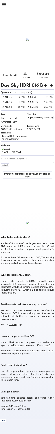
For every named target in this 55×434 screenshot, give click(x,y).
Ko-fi (47, 345)
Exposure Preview (43, 75)
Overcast (6, 121)
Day (3, 117)
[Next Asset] (51, 85)
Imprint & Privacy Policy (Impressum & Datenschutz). (15, 407)
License (12, 324)
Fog (9, 117)
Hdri (15, 117)
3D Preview (25, 75)
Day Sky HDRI (15, 85)
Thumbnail (10, 75)
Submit (5, 165)
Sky (15, 121)
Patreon (17, 345)
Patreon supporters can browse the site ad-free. (27, 175)
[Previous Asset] (45, 85)
